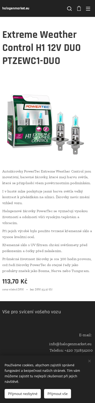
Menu (88, 8)
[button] (69, 8)
